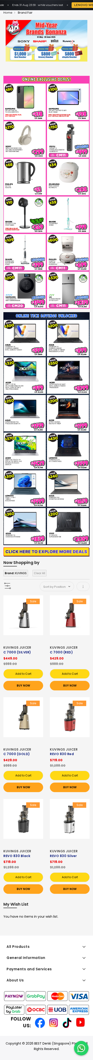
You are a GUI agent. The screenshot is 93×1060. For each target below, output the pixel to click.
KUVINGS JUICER (17, 647)
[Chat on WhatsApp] (81, 1048)
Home (7, 12)
